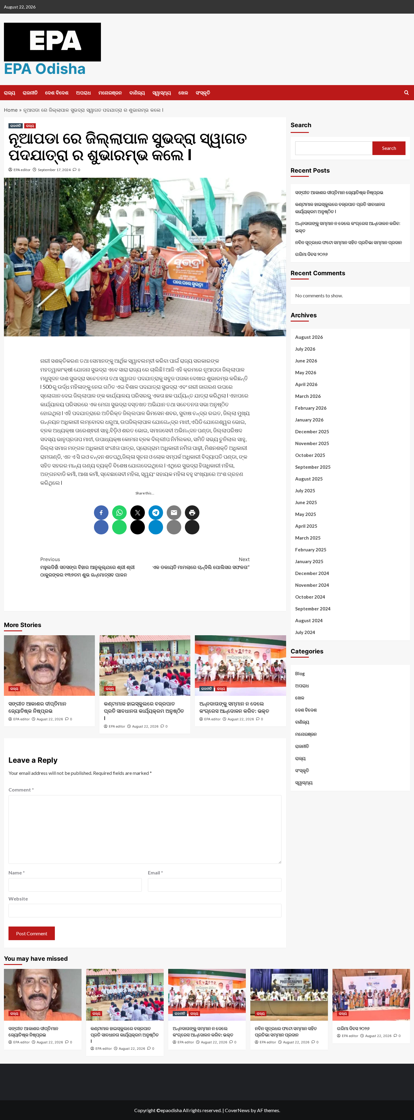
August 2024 (309, 620)
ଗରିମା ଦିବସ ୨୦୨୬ (311, 254)
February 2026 (310, 408)
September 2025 (313, 467)
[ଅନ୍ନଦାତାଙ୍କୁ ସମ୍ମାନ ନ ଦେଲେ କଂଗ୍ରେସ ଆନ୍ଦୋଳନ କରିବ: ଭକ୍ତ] (240, 665)
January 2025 (309, 561)
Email (155, 872)
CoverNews (237, 1110)
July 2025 (305, 490)
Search (301, 125)
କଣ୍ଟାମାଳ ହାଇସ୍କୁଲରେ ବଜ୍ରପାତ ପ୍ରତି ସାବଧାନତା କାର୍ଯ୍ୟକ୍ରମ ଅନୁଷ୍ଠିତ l (144, 711)
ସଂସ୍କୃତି (203, 93)
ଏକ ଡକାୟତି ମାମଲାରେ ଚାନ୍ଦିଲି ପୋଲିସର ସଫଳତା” (201, 563)
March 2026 (308, 396)
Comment (21, 789)
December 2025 (312, 431)
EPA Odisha (45, 69)
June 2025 (306, 502)
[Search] (406, 93)
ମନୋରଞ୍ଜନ (110, 93)
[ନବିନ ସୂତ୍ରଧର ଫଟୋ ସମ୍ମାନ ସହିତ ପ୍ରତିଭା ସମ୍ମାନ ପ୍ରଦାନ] (289, 995)
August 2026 (309, 337)
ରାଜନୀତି (30, 93)
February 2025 (310, 549)
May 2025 (305, 514)
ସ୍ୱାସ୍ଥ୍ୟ (161, 93)
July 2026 (305, 349)
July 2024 (305, 632)
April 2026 (306, 384)
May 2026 (305, 372)
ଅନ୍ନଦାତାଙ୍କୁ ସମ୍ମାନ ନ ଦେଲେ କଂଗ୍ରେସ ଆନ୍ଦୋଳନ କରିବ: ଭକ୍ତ (347, 226)
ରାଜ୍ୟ (9, 93)
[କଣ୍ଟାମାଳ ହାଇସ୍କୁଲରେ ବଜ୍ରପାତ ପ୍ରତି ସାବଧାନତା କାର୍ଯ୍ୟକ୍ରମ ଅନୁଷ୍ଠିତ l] (144, 665)
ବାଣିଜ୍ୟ (137, 93)
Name (16, 872)
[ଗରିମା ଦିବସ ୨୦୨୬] (371, 995)
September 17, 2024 (54, 169)
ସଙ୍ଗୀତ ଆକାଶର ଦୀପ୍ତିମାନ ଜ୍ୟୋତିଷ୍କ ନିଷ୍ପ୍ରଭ (339, 192)
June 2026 (306, 360)
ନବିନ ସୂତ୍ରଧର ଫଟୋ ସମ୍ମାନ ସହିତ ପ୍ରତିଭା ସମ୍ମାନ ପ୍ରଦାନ (348, 242)
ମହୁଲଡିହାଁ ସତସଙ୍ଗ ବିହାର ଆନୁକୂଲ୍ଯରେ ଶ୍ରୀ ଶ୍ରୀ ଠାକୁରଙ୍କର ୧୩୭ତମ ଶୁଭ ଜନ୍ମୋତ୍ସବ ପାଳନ (87, 567)
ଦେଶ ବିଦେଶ (56, 93)
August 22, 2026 (50, 719)
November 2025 (312, 443)
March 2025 (308, 537)
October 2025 (310, 455)
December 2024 (312, 573)
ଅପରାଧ (83, 93)
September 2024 (313, 608)
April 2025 (306, 526)
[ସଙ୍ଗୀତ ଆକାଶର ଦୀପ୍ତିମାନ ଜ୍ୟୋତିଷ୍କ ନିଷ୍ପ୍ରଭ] (49, 665)
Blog (300, 673)
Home (11, 110)
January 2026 (309, 419)
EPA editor (22, 169)
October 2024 (310, 597)
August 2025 (309, 478)
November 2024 (312, 585)
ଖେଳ (183, 93)
